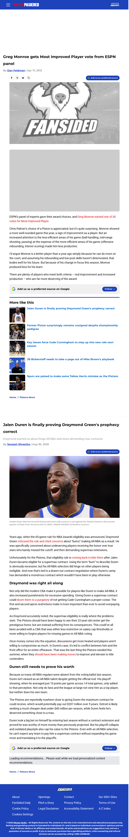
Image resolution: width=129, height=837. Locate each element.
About (16, 797)
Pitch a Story (46, 802)
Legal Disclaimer (48, 808)
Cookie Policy (20, 808)
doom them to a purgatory (33, 599)
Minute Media (20, 822)
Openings (44, 797)
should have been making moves (55, 654)
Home (12, 397)
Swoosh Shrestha (18, 444)
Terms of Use (107, 802)
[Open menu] (8, 5)
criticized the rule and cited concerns (40, 541)
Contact (69, 797)
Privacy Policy (72, 802)
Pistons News (27, 397)
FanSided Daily (21, 802)
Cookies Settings (22, 814)
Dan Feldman (16, 70)
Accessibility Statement (79, 808)
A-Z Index (105, 808)
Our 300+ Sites (108, 797)
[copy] (28, 78)
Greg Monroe (86, 216)
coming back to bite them (87, 557)
